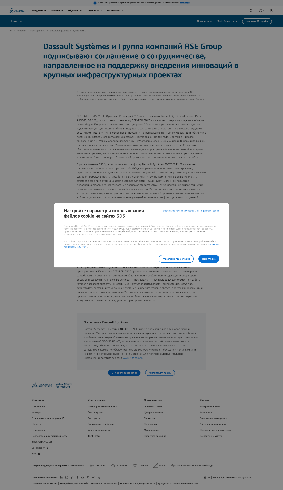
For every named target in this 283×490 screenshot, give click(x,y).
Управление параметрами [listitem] (176, 259)
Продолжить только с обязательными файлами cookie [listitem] (190, 211)
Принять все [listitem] (208, 259)
